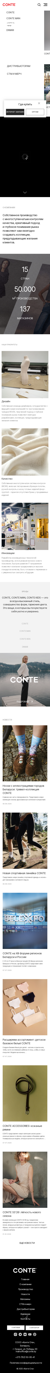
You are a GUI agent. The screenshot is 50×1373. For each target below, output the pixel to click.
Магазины (25, 1299)
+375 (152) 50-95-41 (25, 1357)
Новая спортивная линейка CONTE (24, 873)
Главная (25, 1279)
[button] (39, 4)
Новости (25, 1294)
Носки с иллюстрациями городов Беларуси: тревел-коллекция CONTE (23, 789)
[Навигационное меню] (45, 4)
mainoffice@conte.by (26, 1351)
